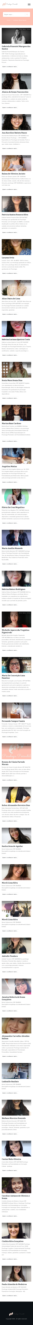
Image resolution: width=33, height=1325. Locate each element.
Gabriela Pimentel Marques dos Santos (16, 47)
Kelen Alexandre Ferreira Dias (16, 805)
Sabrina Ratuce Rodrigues (13, 589)
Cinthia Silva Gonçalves (12, 1241)
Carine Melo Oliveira (11, 1159)
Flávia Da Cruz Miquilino (13, 507)
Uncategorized (26, 865)
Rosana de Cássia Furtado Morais (13, 763)
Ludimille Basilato (10, 1081)
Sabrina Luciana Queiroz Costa (16, 339)
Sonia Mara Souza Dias (12, 380)
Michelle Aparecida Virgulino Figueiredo (15, 631)
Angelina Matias (9, 466)
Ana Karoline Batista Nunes (14, 132)
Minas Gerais (22, 29)
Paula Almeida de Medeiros (14, 1284)
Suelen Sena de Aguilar (12, 846)
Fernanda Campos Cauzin (13, 721)
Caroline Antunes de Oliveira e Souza (16, 1196)
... (10, 103)
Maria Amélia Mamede (12, 548)
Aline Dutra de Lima (11, 298)
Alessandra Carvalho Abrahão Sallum (15, 1037)
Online (28, 29)
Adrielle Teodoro (10, 956)
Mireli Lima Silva (10, 882)
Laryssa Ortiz (8, 257)
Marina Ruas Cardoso (11, 423)
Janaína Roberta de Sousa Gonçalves (13, 998)
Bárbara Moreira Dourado (14, 1118)
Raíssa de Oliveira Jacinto (13, 173)
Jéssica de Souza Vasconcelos (15, 91)
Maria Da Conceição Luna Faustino (13, 676)
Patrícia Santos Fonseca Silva (15, 214)
